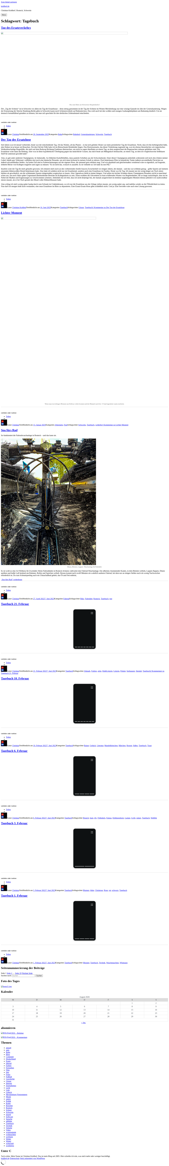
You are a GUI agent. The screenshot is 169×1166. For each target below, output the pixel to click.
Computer (10, 1057)
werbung (9, 1137)
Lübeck (9, 1092)
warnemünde (11, 1132)
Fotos (8, 1074)
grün (99, 671)
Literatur (100, 746)
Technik (102, 963)
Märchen (122, 746)
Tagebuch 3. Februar (14, 823)
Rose (106, 890)
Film (8, 1070)
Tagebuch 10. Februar (15, 678)
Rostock (96, 599)
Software (9, 1117)
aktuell (8, 1048)
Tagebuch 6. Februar (14, 750)
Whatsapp (124, 963)
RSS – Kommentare (19, 1037)
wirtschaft (10, 1143)
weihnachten (11, 1135)
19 (18, 973)
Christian (15, 134)
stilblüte (9, 1121)
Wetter (8, 1139)
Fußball (9, 1077)
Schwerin (99, 134)
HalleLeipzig (107, 671)
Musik (8, 1097)
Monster (86, 963)
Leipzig (116, 671)
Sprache (9, 1119)
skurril (8, 1114)
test (110, 599)
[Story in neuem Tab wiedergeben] (84, 629)
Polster (123, 671)
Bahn (60, 134)
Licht (133, 818)
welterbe (98, 425)
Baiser (86, 746)
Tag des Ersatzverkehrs (16, 27)
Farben (94, 671)
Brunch (86, 818)
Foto (65, 425)
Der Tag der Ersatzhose (16, 139)
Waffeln (154, 818)
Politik (8, 1101)
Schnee (9, 1110)
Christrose (99, 890)
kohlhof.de (5, 6)
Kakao (109, 818)
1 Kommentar (108, 207)
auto (7, 1050)
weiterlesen (11, 579)
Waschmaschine (112, 963)
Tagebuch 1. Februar (14, 895)
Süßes (135, 746)
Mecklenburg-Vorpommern (16, 1094)
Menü (4, 15)
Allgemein (59, 425)
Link (8, 1090)
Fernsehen (10, 1068)
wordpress (10, 1146)
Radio (8, 1103)
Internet (9, 1083)
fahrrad (9, 1063)
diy (95, 818)
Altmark (87, 671)
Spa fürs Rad (9, 430)
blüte (92, 890)
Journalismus (11, 1086)
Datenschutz (15, 1158)
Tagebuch (108, 134)
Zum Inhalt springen (9, 2)
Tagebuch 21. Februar (15, 604)
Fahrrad (66, 599)
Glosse (81, 207)
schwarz (115, 890)
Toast (149, 746)
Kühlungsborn (118, 818)
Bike (82, 599)
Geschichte (10, 1079)
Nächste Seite (27, 973)
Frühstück (101, 818)
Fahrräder (88, 599)
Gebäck (93, 746)
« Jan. (83, 1023)
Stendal (139, 671)
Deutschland (11, 1059)
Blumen (86, 890)
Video (8, 1130)
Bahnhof (76, 134)
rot (110, 890)
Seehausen (131, 671)
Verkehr (9, 1128)
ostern (8, 1099)
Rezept (129, 746)
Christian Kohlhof (19, 207)
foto (7, 1072)
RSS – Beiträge (17, 1033)
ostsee (138, 818)
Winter (8, 1141)
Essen (8, 1061)
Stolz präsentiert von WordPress (32, 1158)
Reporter (9, 1106)
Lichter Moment (11, 212)
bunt (91, 818)
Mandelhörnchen (111, 746)
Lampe (127, 818)
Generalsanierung (88, 134)
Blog (8, 1054)
